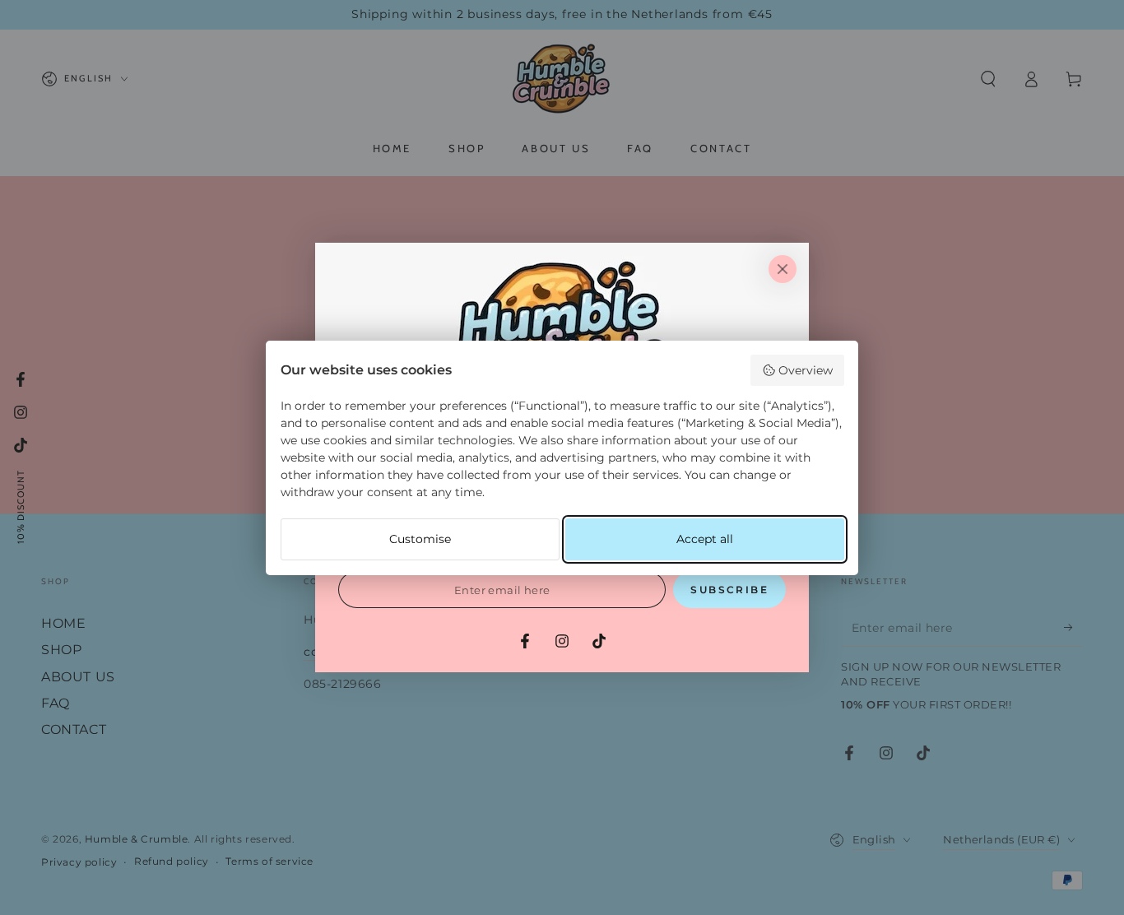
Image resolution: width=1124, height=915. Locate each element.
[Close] (782, 269)
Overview (805, 370)
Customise (420, 539)
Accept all (704, 539)
